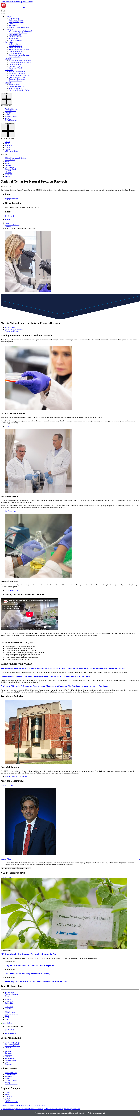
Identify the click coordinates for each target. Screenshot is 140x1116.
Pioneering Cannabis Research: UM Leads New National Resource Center (36, 981)
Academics (8, 16)
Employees (8, 113)
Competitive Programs (16, 22)
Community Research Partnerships (20, 62)
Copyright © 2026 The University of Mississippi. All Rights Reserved (23, 1105)
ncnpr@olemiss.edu (11, 199)
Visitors (7, 118)
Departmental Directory (12, 225)
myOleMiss (8, 171)
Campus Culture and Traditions (19, 75)
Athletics (8, 83)
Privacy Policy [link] (86, 1113)
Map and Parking (10, 1033)
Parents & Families (11, 116)
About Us (8, 426)
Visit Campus (13, 38)
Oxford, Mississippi (15, 46)
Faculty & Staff (10, 160)
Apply (7, 996)
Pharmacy (8, 227)
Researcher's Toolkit (15, 68)
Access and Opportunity (17, 73)
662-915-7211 (9, 1030)
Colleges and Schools (16, 20)
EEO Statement (58, 1109)
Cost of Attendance (15, 35)
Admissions (9, 29)
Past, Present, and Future (17, 77)
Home (7, 223)
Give (24, 7)
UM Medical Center (11, 151)
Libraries (8, 165)
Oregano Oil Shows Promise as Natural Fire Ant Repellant (29, 965)
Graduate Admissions (16, 36)
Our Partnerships (10, 511)
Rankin (7, 149)
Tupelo (7, 143)
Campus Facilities (14, 57)
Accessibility (68, 1109)
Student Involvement (15, 48)
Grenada (7, 147)
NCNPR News (6, 877)
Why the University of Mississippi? (20, 31)
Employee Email (10, 169)
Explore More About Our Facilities (16, 776)
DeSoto (7, 142)
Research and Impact (11, 331)
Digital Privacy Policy (8, 1109)
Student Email (9, 167)
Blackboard (8, 174)
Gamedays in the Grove (16, 86)
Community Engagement (17, 79)
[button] (1, 9)
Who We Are (9, 70)
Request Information (15, 40)
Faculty (11, 24)
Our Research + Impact (12, 590)
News (7, 162)
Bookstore (8, 1064)
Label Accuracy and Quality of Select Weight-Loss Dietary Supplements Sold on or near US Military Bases (45, 676)
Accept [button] (102, 1113)
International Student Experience (19, 55)
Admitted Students (11, 109)
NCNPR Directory (7, 785)
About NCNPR (10, 327)
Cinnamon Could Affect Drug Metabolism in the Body (28, 973)
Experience (8, 173)
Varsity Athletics (14, 84)
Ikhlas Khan (6, 859)
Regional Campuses (15, 53)
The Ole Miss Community (17, 71)
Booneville (8, 145)
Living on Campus (15, 44)
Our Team (4, 343)
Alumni (7, 114)
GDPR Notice (48, 1109)
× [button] (138, 1111)
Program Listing (14, 18)
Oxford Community (11, 120)
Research (8, 59)
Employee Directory (11, 1014)
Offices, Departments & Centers (15, 158)
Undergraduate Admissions (18, 33)
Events (7, 163)
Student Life (9, 42)
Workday (8, 176)
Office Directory (10, 1012)
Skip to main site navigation (10, 2)
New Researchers (14, 66)
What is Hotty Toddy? (16, 88)
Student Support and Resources (19, 49)
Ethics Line (76, 1109)
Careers (7, 1062)
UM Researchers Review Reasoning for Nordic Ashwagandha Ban (28, 954)
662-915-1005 (9, 216)
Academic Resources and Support (20, 27)
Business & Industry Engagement (20, 60)
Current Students (10, 111)
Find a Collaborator (15, 64)
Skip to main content (25, 2)
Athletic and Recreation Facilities (19, 90)
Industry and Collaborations (14, 329)
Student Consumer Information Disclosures (29, 1109)
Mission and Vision (15, 81)
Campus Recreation (15, 51)
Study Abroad (13, 25)
